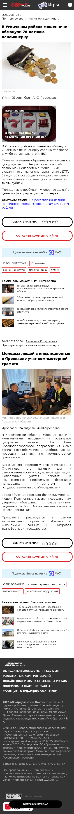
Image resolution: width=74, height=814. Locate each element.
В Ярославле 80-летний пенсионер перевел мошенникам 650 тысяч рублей (35, 203)
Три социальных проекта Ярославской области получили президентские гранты (40, 608)
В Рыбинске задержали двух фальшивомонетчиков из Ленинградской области (40, 288)
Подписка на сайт (17, 686)
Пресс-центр (51, 670)
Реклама (9, 676)
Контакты (42, 686)
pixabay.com (10, 91)
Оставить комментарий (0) (37, 235)
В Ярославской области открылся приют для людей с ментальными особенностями (42, 620)
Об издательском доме (21, 670)
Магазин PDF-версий (35, 676)
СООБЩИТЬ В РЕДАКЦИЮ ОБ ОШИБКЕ (30, 691)
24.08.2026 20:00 (12, 341)
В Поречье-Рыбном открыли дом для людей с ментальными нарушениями (43, 631)
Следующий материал (35, 804)
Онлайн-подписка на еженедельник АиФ (35, 681)
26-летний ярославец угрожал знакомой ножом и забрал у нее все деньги (40, 299)
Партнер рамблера (33, 796)
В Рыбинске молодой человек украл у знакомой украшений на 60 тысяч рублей (40, 322)
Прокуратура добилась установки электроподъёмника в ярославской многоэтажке (37, 644)
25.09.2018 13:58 (11, 14)
